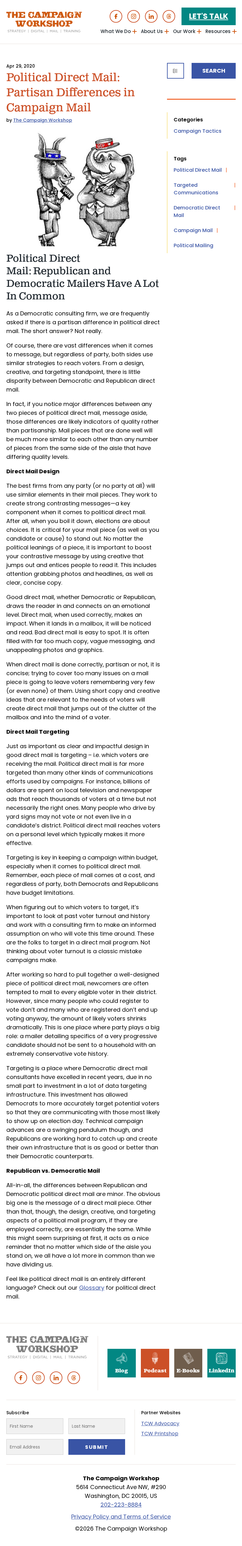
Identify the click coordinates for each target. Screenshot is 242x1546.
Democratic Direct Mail (197, 211)
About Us (152, 31)
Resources (218, 31)
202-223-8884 (121, 1505)
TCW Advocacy (160, 1423)
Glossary (91, 1288)
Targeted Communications (196, 188)
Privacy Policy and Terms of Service (121, 1517)
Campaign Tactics (198, 131)
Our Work (184, 31)
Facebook (116, 16)
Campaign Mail (193, 230)
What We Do (116, 31)
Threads (169, 16)
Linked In (151, 16)
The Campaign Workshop (42, 120)
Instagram (133, 16)
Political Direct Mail (198, 170)
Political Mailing (193, 245)
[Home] (44, 22)
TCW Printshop (159, 1433)
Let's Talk (208, 16)
